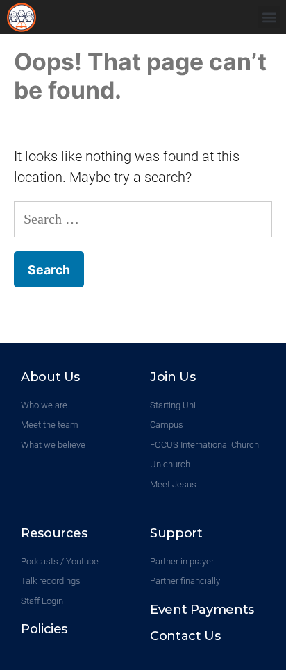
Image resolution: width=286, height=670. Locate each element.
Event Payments (202, 609)
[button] (269, 17)
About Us (50, 377)
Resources (54, 533)
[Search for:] (143, 218)
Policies (44, 629)
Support (176, 533)
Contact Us (185, 636)
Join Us (172, 377)
